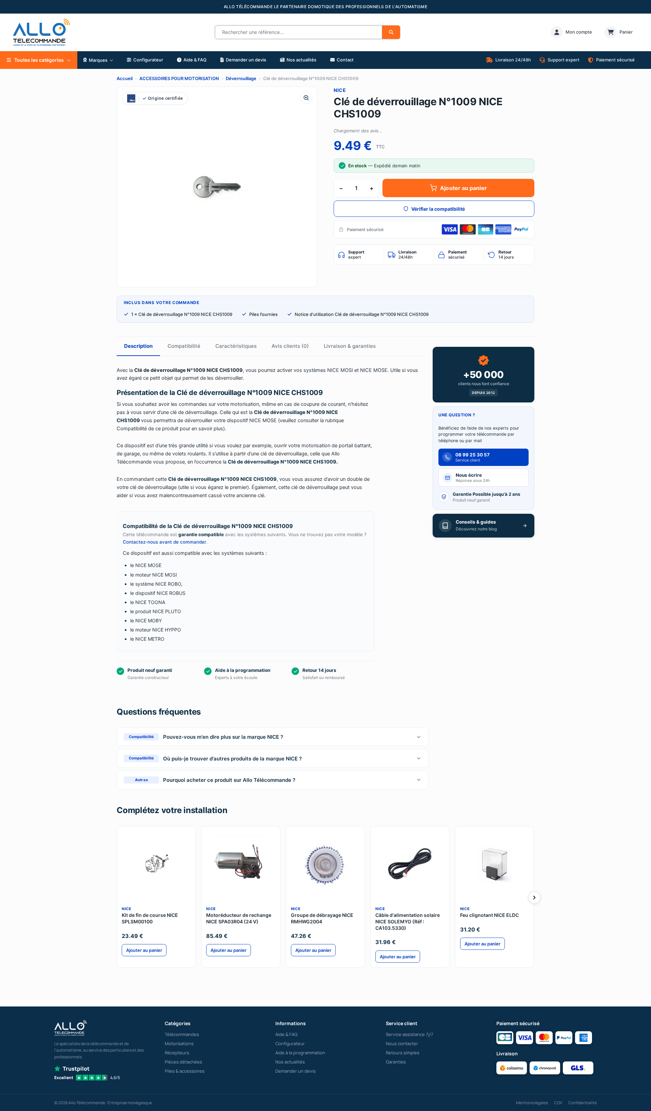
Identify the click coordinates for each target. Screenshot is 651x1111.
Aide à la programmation (300, 1053)
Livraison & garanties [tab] (350, 346)
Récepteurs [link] (177, 1053)
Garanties (396, 1062)
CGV (558, 1103)
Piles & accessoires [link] (184, 1071)
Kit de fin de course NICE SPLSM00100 (150, 918)
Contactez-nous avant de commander (164, 542)
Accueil (125, 78)
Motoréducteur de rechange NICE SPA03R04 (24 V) (238, 918)
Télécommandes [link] (182, 1034)
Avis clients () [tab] (290, 346)
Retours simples (402, 1053)
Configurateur (290, 1043)
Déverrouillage (241, 78)
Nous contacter (402, 1043)
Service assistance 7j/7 (409, 1034)
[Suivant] (534, 897)
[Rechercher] (391, 32)
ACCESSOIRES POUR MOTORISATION (179, 78)
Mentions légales (532, 1103)
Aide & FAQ (286, 1034)
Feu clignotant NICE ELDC (489, 915)
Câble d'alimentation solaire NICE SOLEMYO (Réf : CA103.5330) (407, 921)
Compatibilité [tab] (183, 346)
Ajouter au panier (463, 188)
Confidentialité (582, 1103)
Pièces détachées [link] (183, 1062)
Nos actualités (290, 1062)
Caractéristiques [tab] (236, 346)
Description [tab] (138, 346)
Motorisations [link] (179, 1043)
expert (356, 254)
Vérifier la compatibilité (438, 209)
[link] (571, 32)
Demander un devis (295, 1071)
